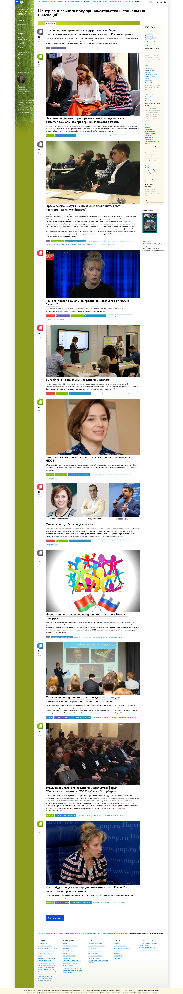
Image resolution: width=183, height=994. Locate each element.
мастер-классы (96, 394)
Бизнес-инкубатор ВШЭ (69, 965)
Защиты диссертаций (94, 953)
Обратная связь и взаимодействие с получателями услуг (73, 971)
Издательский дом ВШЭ (120, 945)
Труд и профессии (23, 58)
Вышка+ (65, 953)
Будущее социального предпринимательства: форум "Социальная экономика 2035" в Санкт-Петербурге (81, 789)
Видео (20, 62)
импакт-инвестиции (52, 478)
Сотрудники (22, 47)
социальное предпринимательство (88, 244)
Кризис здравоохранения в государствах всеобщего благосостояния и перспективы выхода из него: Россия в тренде (89, 32)
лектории (110, 316)
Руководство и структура (45, 945)
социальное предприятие (107, 244)
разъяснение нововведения (123, 316)
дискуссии (96, 902)
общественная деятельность (118, 136)
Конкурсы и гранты (93, 958)
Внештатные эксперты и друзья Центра (24, 52)
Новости (20, 66)
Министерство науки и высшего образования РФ (148, 944)
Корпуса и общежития (44, 953)
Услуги (20, 30)
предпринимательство (63, 244)
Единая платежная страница (45, 980)
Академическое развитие (95, 955)
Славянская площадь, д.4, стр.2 (26, 101)
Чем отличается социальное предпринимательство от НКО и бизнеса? (87, 302)
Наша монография (147, 210)
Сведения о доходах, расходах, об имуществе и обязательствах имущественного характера (47, 967)
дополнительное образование (55, 319)
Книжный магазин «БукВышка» (122, 948)
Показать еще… (55, 918)
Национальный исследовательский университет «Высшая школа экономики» (59, 933)
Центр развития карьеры (70, 963)
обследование (51, 244)
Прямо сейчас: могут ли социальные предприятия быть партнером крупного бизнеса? (83, 208)
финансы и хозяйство (126, 241)
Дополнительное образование (72, 960)
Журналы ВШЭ (118, 955)
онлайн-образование (124, 541)
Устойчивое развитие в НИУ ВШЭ (47, 948)
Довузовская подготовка (70, 945)
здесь (123, 990)
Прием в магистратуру (69, 955)
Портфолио (21, 33)
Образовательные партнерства (72, 968)
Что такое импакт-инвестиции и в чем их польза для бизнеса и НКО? (88, 459)
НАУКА (90, 941)
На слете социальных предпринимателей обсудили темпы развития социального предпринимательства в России (85, 120)
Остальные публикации (154, 201)
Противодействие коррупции (46, 963)
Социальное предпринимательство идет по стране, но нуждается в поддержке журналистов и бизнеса (83, 699)
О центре (21, 20)
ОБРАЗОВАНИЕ (68, 941)
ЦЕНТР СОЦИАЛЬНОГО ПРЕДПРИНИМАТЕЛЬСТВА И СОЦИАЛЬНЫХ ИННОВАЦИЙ (26, 11)
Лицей (65, 943)
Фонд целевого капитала (45, 960)
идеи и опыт (94, 474)
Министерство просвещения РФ (148, 947)
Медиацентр (117, 953)
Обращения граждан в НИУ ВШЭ (47, 958)
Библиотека (117, 943)
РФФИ (74, 244)
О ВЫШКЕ (41, 941)
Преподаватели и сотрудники (46, 951)
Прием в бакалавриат (69, 951)
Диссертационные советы (95, 951)
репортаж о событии (91, 48)
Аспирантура (66, 958)
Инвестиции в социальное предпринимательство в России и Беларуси (87, 616)
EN (153, 2)
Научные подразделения (89, 933)
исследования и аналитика (75, 48)
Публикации (117, 958)
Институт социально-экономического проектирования (113, 933)
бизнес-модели (96, 815)
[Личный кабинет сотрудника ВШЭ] (161, 2)
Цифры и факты (42, 943)
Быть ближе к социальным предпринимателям (77, 379)
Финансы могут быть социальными (69, 524)
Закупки (40, 955)
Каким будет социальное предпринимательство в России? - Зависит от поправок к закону (86, 889)
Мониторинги (92, 948)
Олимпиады (66, 948)
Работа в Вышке (42, 983)
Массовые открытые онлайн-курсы (148, 950)
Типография (117, 951)
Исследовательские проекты (96, 945)
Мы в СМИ (21, 43)
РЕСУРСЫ (117, 941)
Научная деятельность (22, 38)
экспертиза (122, 902)
